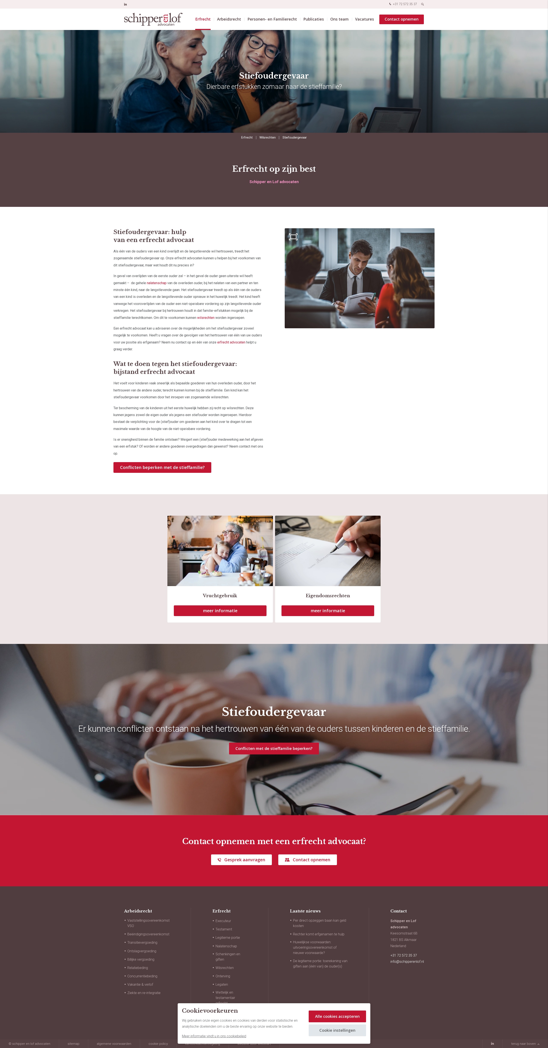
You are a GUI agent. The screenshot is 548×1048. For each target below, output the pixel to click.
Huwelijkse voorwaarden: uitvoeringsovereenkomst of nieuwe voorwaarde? (315, 947)
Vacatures (364, 19)
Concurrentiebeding (142, 976)
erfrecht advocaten (231, 342)
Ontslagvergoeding (141, 951)
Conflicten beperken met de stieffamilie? (162, 467)
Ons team (339, 19)
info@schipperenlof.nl (407, 962)
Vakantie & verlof (140, 984)
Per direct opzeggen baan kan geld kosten (319, 923)
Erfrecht (203, 19)
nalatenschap (157, 283)
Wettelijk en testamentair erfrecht (225, 997)
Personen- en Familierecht (272, 19)
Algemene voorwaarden (114, 1044)
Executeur (223, 921)
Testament (224, 929)
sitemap (73, 1044)
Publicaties (313, 19)
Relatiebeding (137, 968)
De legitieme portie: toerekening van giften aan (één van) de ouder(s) (320, 963)
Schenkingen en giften (228, 956)
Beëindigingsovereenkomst (148, 934)
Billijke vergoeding (140, 959)
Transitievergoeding (142, 943)
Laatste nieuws (305, 911)
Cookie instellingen (337, 1030)
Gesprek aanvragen (244, 860)
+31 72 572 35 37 (404, 4)
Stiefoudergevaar (295, 137)
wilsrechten (205, 318)
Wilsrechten (267, 137)
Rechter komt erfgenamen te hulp (318, 934)
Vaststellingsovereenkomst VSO (148, 923)
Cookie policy (158, 1044)
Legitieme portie (228, 938)
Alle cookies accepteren (337, 1016)
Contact (398, 911)
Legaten (222, 984)
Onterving (223, 976)
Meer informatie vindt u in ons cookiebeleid (214, 1036)
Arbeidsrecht (229, 19)
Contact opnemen (401, 19)
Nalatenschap (226, 946)
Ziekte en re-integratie (144, 993)
